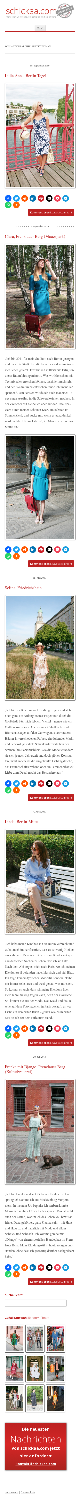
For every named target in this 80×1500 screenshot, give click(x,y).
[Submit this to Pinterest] (41, 198)
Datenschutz (28, 1492)
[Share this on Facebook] (8, 198)
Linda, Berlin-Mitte (21, 821)
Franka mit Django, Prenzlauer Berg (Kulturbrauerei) (35, 1069)
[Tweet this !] (16, 198)
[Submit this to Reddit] (24, 198)
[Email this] (49, 198)
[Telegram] (65, 198)
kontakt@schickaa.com (36, 1463)
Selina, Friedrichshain (23, 587)
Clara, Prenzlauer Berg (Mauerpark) (35, 236)
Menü (40, 28)
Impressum (11, 1492)
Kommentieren (51, 212)
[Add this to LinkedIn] (33, 198)
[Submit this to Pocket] (57, 198)
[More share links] (16, 205)
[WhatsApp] (8, 205)
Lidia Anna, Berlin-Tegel (25, 75)
